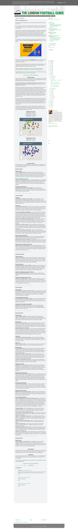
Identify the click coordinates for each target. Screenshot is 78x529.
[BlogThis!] (29, 465)
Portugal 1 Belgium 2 (53, 33)
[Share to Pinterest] (32, 465)
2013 (51, 104)
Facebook (40, 460)
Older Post (43, 519)
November (52, 77)
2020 (51, 70)
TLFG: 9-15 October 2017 (54, 85)
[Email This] (28, 465)
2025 (51, 63)
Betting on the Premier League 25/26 (55, 29)
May (51, 92)
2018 (51, 73)
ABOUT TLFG (22, 15)
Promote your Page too (51, 47)
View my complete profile (53, 123)
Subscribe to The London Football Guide (30, 75)
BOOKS (53, 15)
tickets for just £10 (41, 202)
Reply (19, 474)
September (52, 88)
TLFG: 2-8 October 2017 (54, 86)
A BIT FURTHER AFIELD (45, 15)
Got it (64, 2)
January (52, 98)
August (52, 89)
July (51, 91)
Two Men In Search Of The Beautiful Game (54, 36)
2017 (51, 74)
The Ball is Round (53, 32)
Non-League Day (32, 22)
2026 (51, 62)
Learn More (59, 2)
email (23, 461)
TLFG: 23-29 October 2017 (55, 82)
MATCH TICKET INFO (30, 15)
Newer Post (18, 519)
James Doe (56, 110)
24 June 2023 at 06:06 (26, 483)
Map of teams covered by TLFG (54, 19)
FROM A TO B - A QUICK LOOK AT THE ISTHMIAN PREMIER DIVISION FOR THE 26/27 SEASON (55, 25)
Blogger (45, 526)
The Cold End (52, 23)
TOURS (37, 15)
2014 (51, 102)
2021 (51, 69)
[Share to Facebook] (31, 465)
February (52, 96)
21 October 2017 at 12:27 (27, 470)
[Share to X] (30, 465)
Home (17, 15)
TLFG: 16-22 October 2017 (55, 83)
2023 (51, 66)
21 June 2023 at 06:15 (26, 477)
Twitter (44, 460)
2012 (51, 105)
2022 (51, 67)
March (52, 95)
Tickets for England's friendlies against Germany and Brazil (26, 68)
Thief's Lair (20, 477)
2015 (51, 101)
